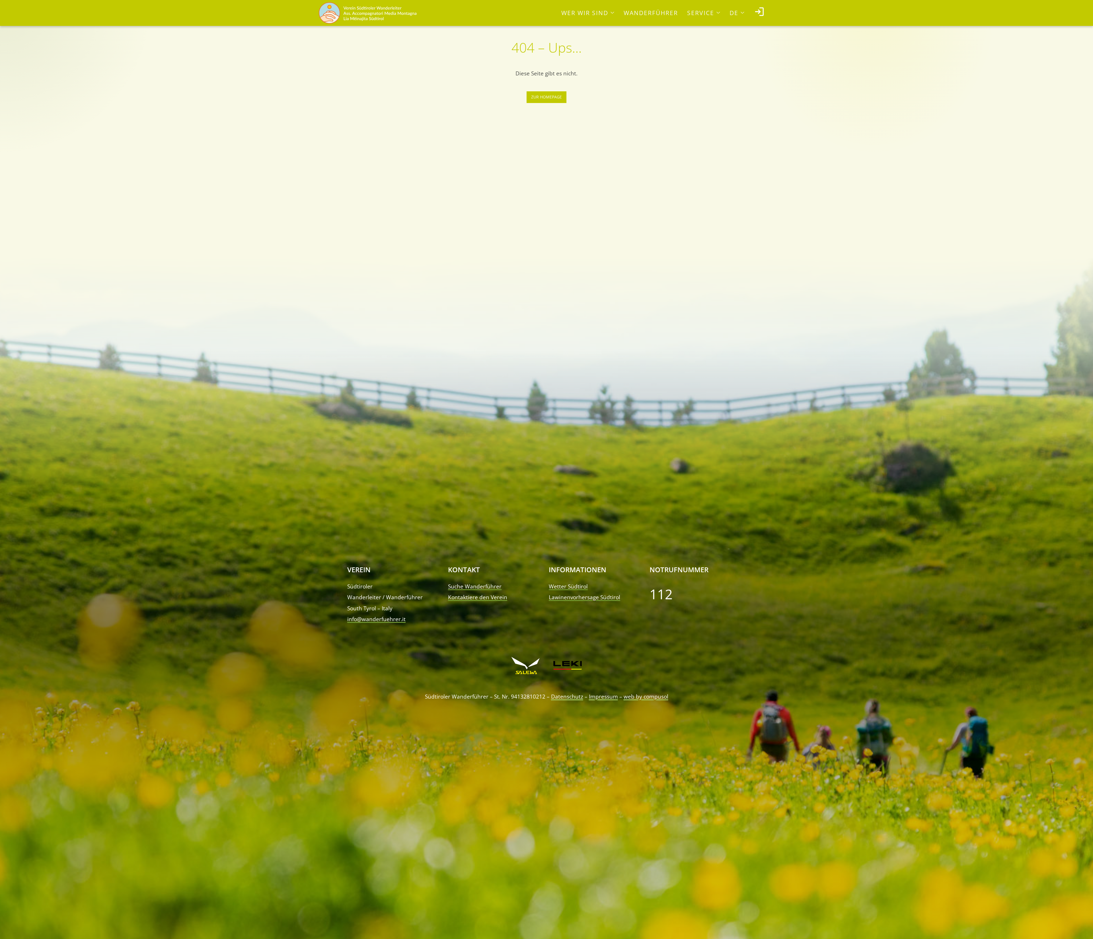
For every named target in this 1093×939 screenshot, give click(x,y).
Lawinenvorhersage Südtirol (584, 597)
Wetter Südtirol (568, 586)
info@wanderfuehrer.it (376, 619)
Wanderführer (651, 13)
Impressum (603, 696)
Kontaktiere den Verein (477, 597)
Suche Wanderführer (475, 586)
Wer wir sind (584, 13)
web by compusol (646, 696)
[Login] (759, 13)
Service (700, 13)
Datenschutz (567, 696)
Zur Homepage (546, 97)
